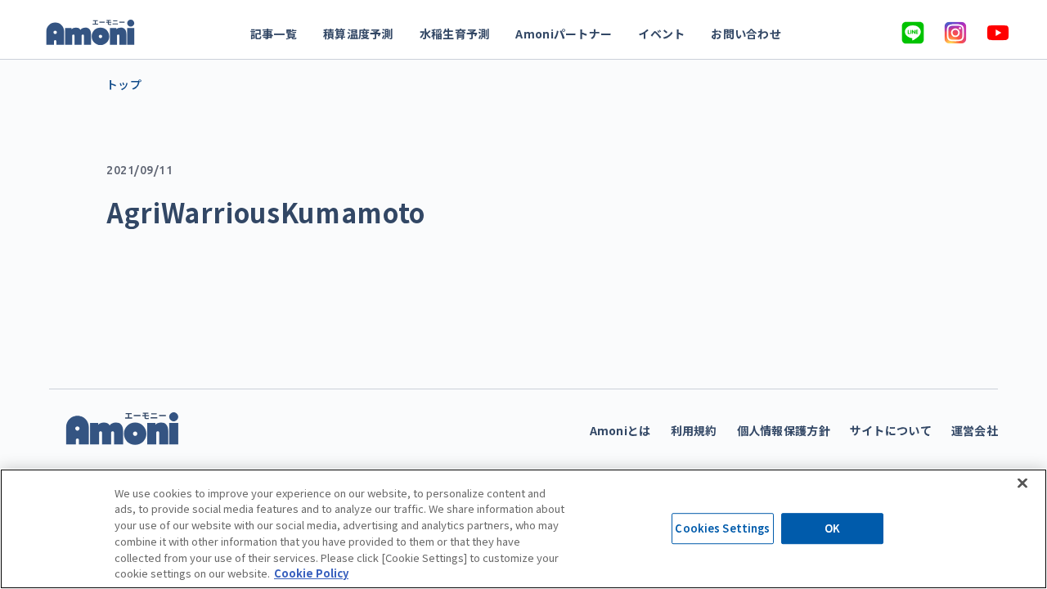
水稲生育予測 (455, 33)
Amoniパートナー (563, 33)
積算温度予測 (358, 33)
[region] (523, 529)
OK (832, 529)
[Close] (1022, 483)
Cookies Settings (722, 529)
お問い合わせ (746, 33)
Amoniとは (620, 430)
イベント (661, 33)
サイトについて (891, 430)
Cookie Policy (311, 572)
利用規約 (694, 430)
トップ (124, 84)
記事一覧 (273, 33)
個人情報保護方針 (783, 430)
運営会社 (974, 430)
